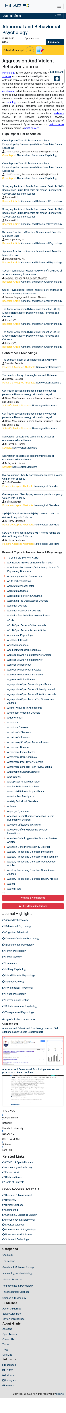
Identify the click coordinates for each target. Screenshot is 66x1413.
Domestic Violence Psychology (22, 938)
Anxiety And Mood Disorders (22, 801)
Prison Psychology (15, 993)
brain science (56, 124)
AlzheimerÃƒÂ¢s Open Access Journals (28, 742)
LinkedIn (9, 1375)
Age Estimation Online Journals (24, 650)
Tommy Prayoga (13, 278)
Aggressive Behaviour (19, 664)
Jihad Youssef (12, 151)
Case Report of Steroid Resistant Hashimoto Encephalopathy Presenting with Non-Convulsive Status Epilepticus (32, 144)
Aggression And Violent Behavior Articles (29, 654)
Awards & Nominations (33, 897)
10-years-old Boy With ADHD (23, 557)
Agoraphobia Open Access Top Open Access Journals (31, 701)
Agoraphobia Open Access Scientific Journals (31, 694)
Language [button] (54, 42)
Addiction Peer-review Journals (24, 610)
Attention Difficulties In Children (24, 824)
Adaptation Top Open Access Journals (27, 600)
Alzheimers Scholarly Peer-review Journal (29, 766)
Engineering (8, 1261)
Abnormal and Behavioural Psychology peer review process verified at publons (31, 1071)
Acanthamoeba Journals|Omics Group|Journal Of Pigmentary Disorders (33, 569)
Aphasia (11, 806)
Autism (11, 883)
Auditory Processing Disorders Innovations (30, 851)
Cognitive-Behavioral (16, 932)
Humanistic (11, 963)
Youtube (9, 1385)
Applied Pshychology (16, 920)
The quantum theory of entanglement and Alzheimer (29, 359)
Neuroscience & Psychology (17, 1285)
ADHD (10, 620)
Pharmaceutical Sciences (15, 1291)
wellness (59, 113)
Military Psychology (16, 969)
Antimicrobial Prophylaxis (21, 796)
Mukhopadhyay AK (15, 239)
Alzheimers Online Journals (22, 757)
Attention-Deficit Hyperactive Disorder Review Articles (32, 840)
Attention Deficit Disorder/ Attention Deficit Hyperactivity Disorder (30, 818)
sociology (11, 102)
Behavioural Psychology (18, 926)
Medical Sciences (12, 1279)
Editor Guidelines (11, 1313)
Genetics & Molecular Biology (18, 1267)
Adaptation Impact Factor (20, 586)
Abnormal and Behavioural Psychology (37, 155)
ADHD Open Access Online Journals (26, 625)
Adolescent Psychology (20, 635)
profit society (31, 128)
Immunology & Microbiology (17, 1273)
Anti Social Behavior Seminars (23, 786)
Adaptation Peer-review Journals (25, 595)
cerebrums (8, 91)
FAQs (5, 1349)
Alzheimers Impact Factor (21, 752)
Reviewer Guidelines (13, 1318)
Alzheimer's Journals (18, 737)
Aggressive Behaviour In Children (25, 674)
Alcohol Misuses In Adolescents (24, 707)
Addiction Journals (17, 605)
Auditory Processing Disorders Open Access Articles (31, 863)
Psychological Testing (17, 1000)
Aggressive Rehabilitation (21, 679)
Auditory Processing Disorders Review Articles (32, 878)
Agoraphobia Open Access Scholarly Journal (31, 689)
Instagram (10, 1380)
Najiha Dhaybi (50, 151)
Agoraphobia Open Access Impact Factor (29, 684)
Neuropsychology (14, 981)
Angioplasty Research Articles (23, 781)
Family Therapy (13, 957)
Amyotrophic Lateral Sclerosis (23, 771)
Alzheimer (12, 722)
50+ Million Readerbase (34, 906)
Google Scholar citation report (19, 1019)
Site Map (7, 1354)
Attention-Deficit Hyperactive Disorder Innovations (27, 831)
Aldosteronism (15, 717)
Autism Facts (14, 888)
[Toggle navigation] (58, 6)
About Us (7, 1328)
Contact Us (8, 1339)
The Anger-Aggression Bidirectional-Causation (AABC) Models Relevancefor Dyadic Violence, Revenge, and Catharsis (31, 313)
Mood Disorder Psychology (20, 975)
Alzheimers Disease (18, 747)
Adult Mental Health (17, 640)
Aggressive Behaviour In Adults (24, 669)
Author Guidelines (11, 1308)
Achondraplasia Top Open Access (25, 576)
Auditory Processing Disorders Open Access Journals (31, 872)
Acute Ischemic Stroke (19, 581)
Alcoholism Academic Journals (23, 712)
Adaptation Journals (18, 590)
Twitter (9, 1370)
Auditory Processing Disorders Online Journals (32, 856)
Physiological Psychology (19, 987)
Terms (5, 1344)
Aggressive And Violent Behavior (25, 659)
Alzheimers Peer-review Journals (25, 761)
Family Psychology (15, 950)
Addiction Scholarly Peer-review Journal (28, 615)
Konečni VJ (11, 320)
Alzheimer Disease (17, 727)
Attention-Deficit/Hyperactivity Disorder (28, 846)
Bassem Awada (29, 151)
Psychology (8, 72)
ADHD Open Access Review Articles (26, 630)
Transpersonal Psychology (19, 1012)
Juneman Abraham (37, 278)
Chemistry (7, 1254)
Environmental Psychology (19, 944)
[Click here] (16, 6)
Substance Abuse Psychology (21, 1006)
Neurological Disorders (48, 367)
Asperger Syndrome (18, 811)
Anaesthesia (14, 776)
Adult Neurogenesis (18, 645)
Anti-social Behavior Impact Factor (25, 791)
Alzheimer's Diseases (19, 732)
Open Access (9, 1334)
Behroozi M (11, 197)
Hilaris (60, 1393)
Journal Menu (11, 16)
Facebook (10, 1364)
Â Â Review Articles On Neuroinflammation (30, 562)
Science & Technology (14, 1298)
